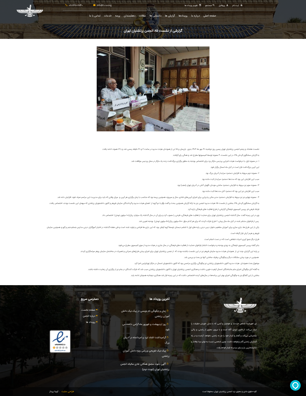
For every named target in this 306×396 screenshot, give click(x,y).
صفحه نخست (88, 310)
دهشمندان (129, 16)
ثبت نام (235, 5)
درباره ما (195, 16)
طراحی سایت (67, 392)
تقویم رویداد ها (191, 5)
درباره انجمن (89, 316)
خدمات (108, 16)
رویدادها (183, 16)
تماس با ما (94, 16)
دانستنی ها (155, 16)
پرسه (117, 16)
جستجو (208, 5)
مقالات (142, 16)
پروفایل (222, 5)
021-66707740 (76, 5)
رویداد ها (91, 322)
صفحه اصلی (209, 16)
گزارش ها (170, 16)
